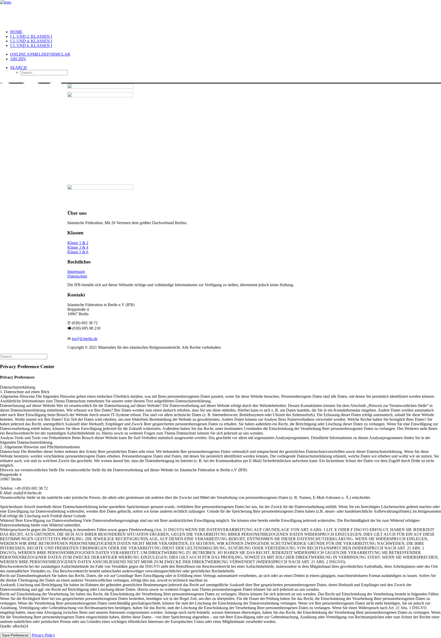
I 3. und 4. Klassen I (31, 41)
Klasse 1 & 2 (77, 242)
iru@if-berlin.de (84, 338)
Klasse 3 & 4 (77, 247)
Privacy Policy (43, 635)
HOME (16, 32)
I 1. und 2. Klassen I (31, 36)
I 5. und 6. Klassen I (31, 45)
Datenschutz (77, 276)
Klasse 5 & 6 (77, 252)
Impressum (76, 271)
